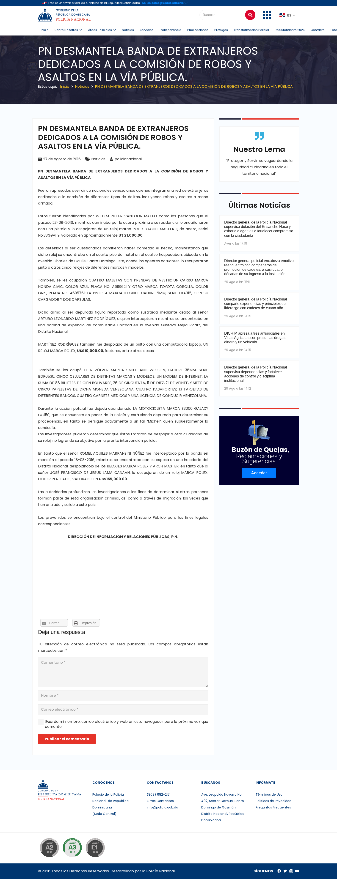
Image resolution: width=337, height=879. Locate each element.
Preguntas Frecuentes (273, 807)
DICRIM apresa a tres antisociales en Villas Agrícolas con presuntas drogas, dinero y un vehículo (255, 337)
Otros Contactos (160, 801)
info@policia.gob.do (162, 807)
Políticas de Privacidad (273, 801)
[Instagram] (291, 871)
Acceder (259, 472)
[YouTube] (297, 871)
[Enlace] (72, 15)
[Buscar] (250, 15)
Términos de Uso (269, 794)
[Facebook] (279, 871)
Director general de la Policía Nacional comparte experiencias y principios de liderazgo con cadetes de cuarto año (255, 303)
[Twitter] (285, 871)
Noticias (98, 159)
